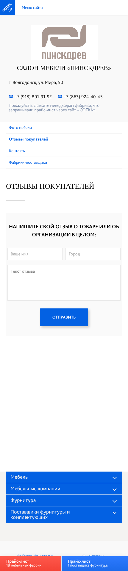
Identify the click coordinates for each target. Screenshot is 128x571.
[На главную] (7, 7)
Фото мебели (20, 128)
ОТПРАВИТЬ (64, 317)
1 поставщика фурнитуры (88, 563)
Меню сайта (32, 8)
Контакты (17, 151)
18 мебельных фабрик (23, 563)
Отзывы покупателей (28, 139)
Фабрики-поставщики (28, 162)
